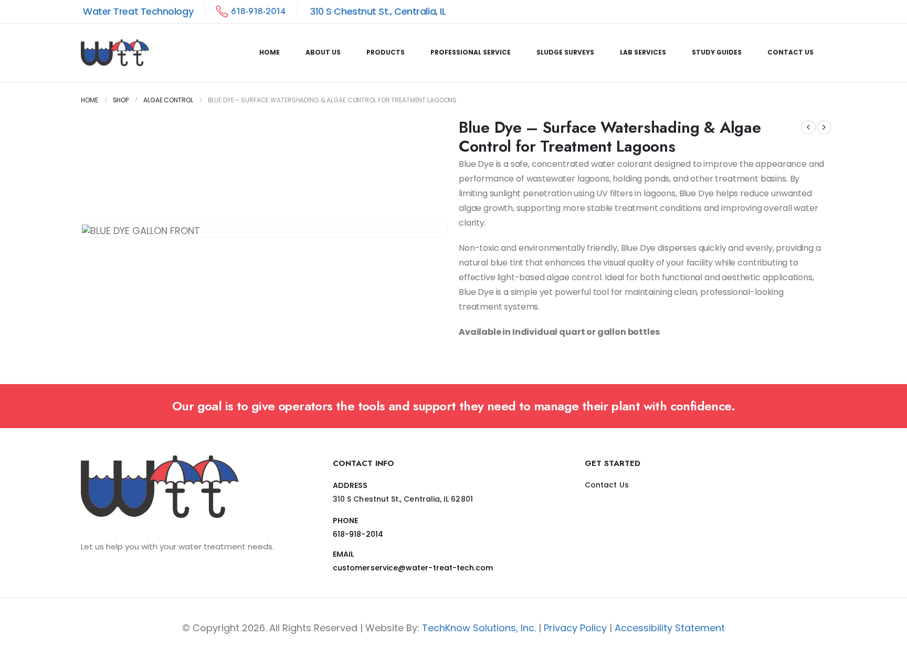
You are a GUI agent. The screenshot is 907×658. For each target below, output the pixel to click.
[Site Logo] (115, 53)
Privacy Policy (575, 627)
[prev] (808, 127)
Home (269, 52)
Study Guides (717, 52)
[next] (824, 127)
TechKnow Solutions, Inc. (479, 627)
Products (385, 52)
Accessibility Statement (670, 627)
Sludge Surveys (565, 52)
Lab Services (643, 52)
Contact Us (790, 52)
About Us (323, 52)
